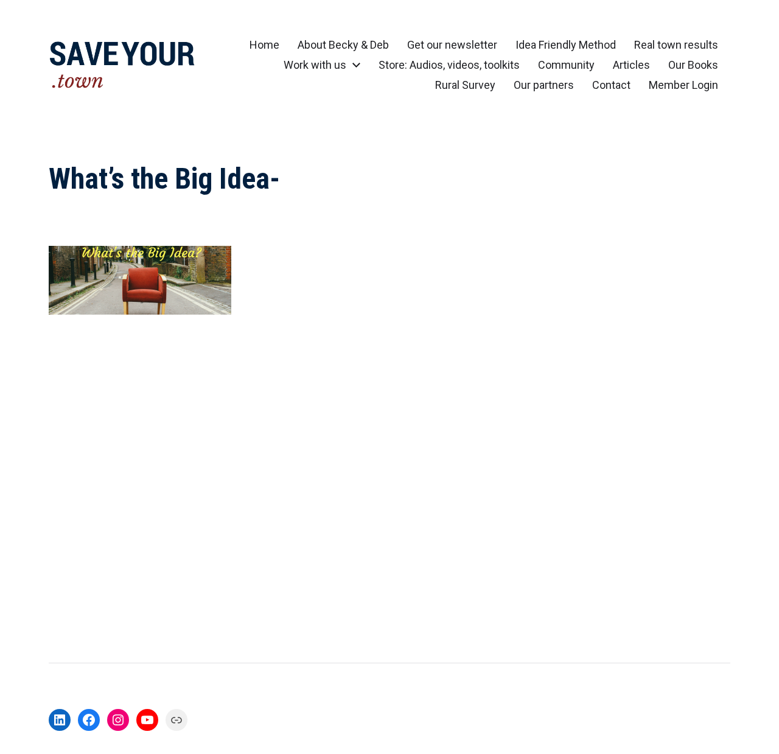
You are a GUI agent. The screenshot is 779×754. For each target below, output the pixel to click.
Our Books (693, 65)
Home (264, 45)
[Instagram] (118, 720)
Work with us (315, 65)
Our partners (544, 85)
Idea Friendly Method (565, 45)
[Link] (176, 720)
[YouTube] (147, 720)
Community (566, 65)
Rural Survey (465, 85)
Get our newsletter (452, 45)
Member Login (683, 85)
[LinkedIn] (60, 720)
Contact (611, 85)
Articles (631, 65)
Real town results (676, 45)
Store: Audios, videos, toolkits (449, 65)
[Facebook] (89, 720)
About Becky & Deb (343, 45)
